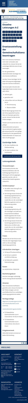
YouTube (18, 369)
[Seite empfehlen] (22, 343)
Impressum (16, 391)
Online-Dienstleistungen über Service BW (13, 18)
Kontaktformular (17, 384)
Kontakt (11, 2)
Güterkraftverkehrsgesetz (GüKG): (12, 309)
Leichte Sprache (13, 5)
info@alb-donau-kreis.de (19, 360)
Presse (15, 386)
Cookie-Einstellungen (18, 390)
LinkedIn (18, 371)
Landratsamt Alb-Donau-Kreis (12, 156)
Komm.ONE (24, 400)
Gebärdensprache (18, 395)
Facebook (18, 363)
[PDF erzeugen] (24, 343)
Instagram (19, 366)
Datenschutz (12, 3)
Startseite (11, 1)
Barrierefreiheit (17, 392)
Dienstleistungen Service (16, 17)
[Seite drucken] (26, 343)
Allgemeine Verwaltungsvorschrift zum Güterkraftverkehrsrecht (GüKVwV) (11, 304)
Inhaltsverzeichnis (18, 387)
